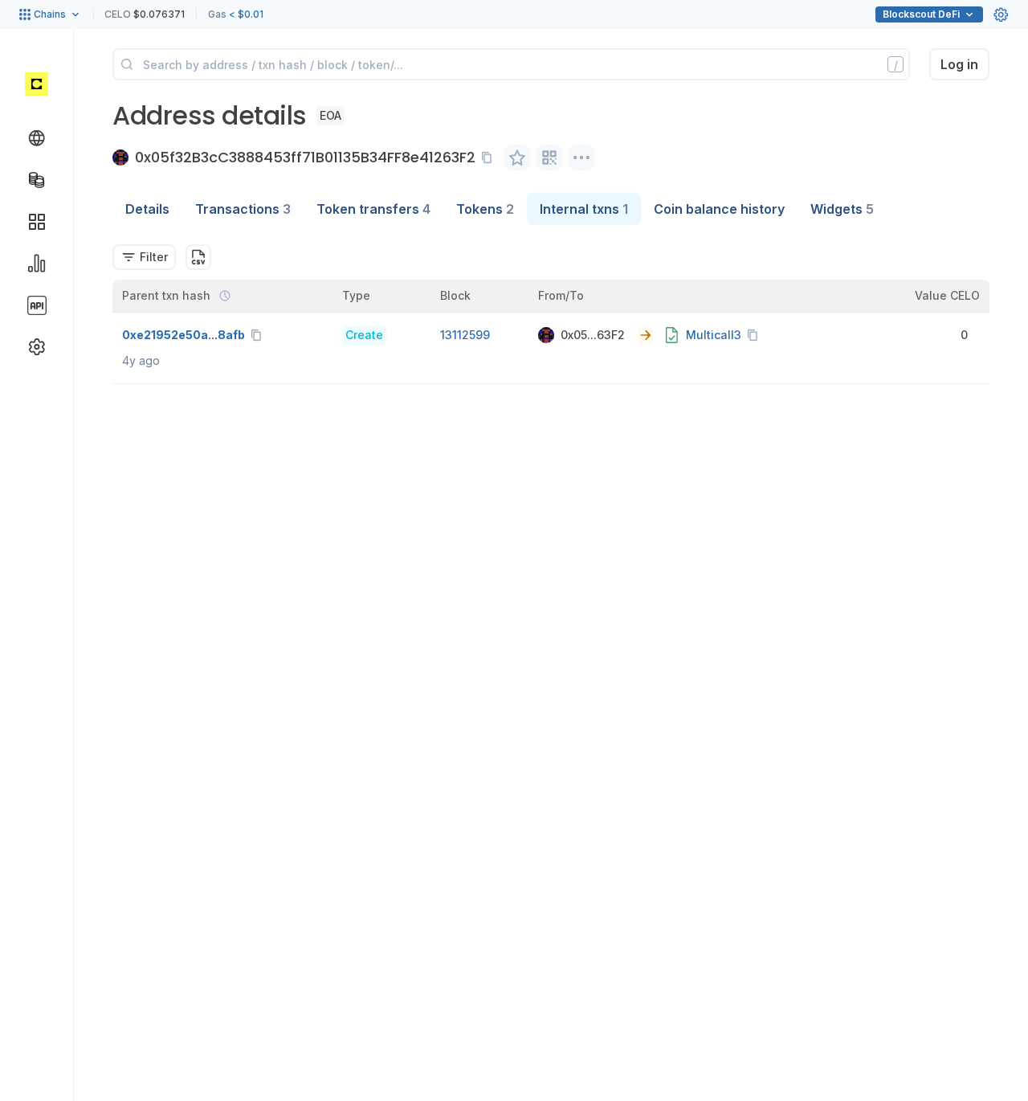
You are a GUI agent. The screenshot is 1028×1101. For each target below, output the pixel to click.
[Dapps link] (37, 222)
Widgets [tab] (842, 209)
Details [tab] (147, 209)
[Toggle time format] (225, 296)
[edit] (517, 157)
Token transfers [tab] (373, 209)
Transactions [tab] (243, 209)
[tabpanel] (550, 304)
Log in (959, 64)
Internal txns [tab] (584, 209)
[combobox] (144, 257)
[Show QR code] (549, 157)
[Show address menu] (581, 157)
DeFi (921, 14)
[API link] (37, 305)
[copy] (490, 157)
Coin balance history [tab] (719, 209)
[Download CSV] (198, 257)
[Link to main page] (36, 84)
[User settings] (1001, 14)
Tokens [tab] (485, 209)
